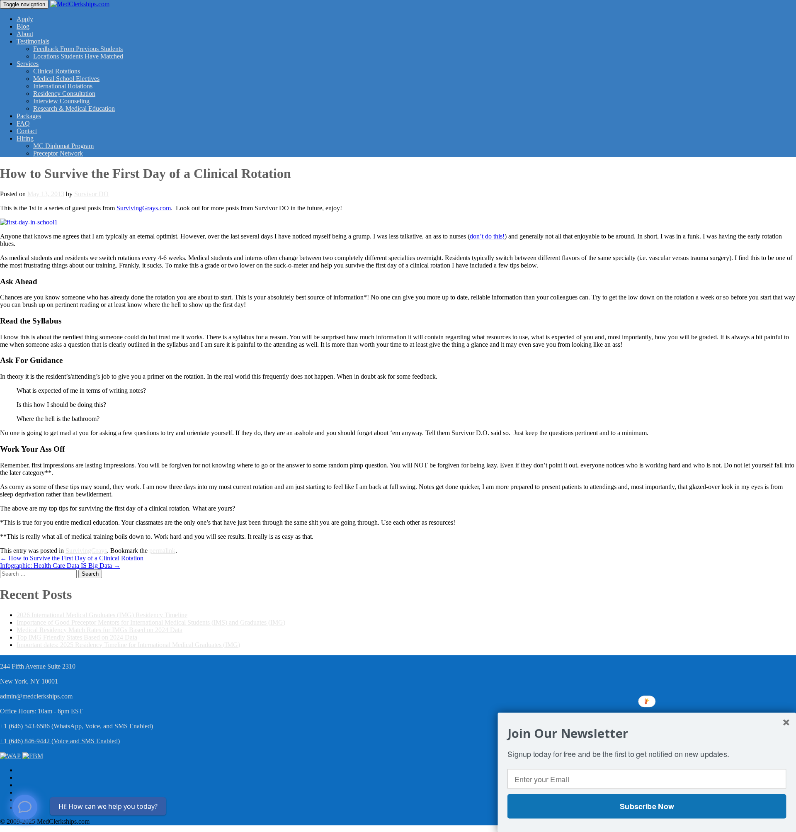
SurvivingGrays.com (143, 208)
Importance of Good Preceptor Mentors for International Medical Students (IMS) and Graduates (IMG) (151, 622)
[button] (646, 733)
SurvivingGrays (86, 550)
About (25, 33)
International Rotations (62, 86)
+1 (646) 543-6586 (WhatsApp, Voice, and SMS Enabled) (76, 726)
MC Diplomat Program (63, 145)
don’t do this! (487, 236)
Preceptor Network (58, 153)
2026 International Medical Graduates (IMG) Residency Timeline (102, 614)
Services (28, 63)
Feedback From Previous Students (78, 48)
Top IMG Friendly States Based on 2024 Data (77, 637)
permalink (162, 550)
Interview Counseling (61, 101)
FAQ (23, 123)
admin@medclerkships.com (36, 696)
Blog (23, 26)
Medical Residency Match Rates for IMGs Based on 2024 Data (99, 629)
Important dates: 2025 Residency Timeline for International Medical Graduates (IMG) (128, 644)
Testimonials (33, 41)
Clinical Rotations (56, 71)
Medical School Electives (66, 78)
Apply (25, 18)
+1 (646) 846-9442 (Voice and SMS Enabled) (60, 740)
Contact (27, 130)
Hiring (25, 138)
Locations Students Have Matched (78, 56)
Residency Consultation (64, 93)
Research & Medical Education (74, 108)
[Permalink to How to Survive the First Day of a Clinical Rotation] (29, 222)
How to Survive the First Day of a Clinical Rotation (71, 558)
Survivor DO (91, 193)
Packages (29, 115)
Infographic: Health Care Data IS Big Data (60, 565)
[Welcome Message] (24, 807)
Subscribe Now (647, 806)
